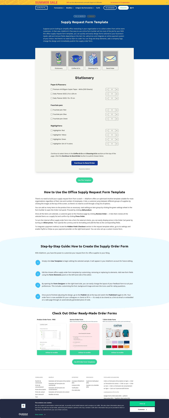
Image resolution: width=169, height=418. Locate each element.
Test (36, 397)
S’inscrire (123, 8)
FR (133, 8)
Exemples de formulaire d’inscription (59, 381)
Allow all (142, 403)
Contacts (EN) (76, 385)
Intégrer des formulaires (84, 8)
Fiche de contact (40, 392)
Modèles (69, 8)
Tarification (75, 388)
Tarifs (98, 8)
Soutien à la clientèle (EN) (92, 386)
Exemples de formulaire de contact (59, 392)
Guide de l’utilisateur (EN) (92, 382)
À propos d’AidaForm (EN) (78, 382)
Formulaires (58, 8)
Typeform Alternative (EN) (122, 398)
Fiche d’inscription (40, 389)
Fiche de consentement (39, 386)
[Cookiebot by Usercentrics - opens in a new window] (23, 414)
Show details (39, 414)
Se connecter (110, 8)
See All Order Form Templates (84, 362)
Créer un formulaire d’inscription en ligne (116, 381)
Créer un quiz (124, 383)
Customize (141, 409)
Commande (91, 16)
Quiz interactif (39, 394)
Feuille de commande (38, 382)
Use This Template (84, 180)
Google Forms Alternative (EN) (112, 396)
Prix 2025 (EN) (76, 390)
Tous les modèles (79, 16)
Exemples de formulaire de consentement (57, 388)
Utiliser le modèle (52, 353)
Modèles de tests (54, 394)
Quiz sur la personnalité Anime (119, 388)
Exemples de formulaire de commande (57, 384)
